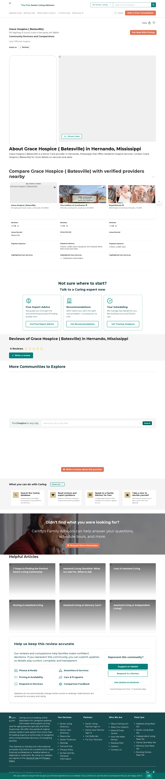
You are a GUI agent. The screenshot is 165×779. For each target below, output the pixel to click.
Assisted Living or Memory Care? (82, 605)
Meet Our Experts (119, 727)
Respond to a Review (128, 673)
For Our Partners (93, 739)
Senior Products (68, 739)
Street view (74, 136)
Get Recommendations (82, 324)
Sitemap (64, 743)
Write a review (22, 355)
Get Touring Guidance (123, 324)
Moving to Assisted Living (28, 605)
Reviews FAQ (117, 743)
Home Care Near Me (146, 742)
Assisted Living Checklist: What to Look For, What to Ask (81, 570)
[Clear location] (140, 423)
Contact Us (116, 750)
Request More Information (84, 545)
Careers (114, 746)
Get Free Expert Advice (42, 324)
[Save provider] (154, 23)
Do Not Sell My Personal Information (67, 756)
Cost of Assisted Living (127, 568)
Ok (149, 776)
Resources (65, 736)
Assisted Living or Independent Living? (132, 607)
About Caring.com (119, 724)
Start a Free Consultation (140, 13)
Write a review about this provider (84, 469)
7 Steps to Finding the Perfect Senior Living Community (30, 570)
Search (147, 423)
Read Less (56, 484)
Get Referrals (91, 736)
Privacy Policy (66, 750)
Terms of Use (32, 758)
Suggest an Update (128, 666)
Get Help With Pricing (143, 32)
